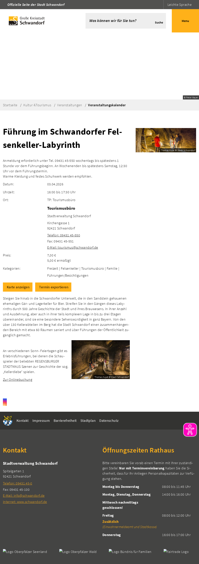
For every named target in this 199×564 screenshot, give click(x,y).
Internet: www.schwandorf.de (25, 501)
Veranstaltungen (69, 105)
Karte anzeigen (18, 287)
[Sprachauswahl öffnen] (160, 4)
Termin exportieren (53, 287)
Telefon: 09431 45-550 (63, 235)
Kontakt (23, 420)
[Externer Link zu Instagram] (5, 402)
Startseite (10, 105)
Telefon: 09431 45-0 (17, 483)
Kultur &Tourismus (37, 105)
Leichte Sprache (180, 4)
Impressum (41, 420)
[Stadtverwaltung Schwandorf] (50, 482)
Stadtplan (88, 420)
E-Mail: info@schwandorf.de (24, 495)
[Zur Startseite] (37, 20)
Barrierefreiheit (65, 420)
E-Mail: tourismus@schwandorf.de (72, 247)
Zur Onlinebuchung (17, 379)
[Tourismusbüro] (88, 227)
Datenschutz (109, 420)
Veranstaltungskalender (107, 105)
